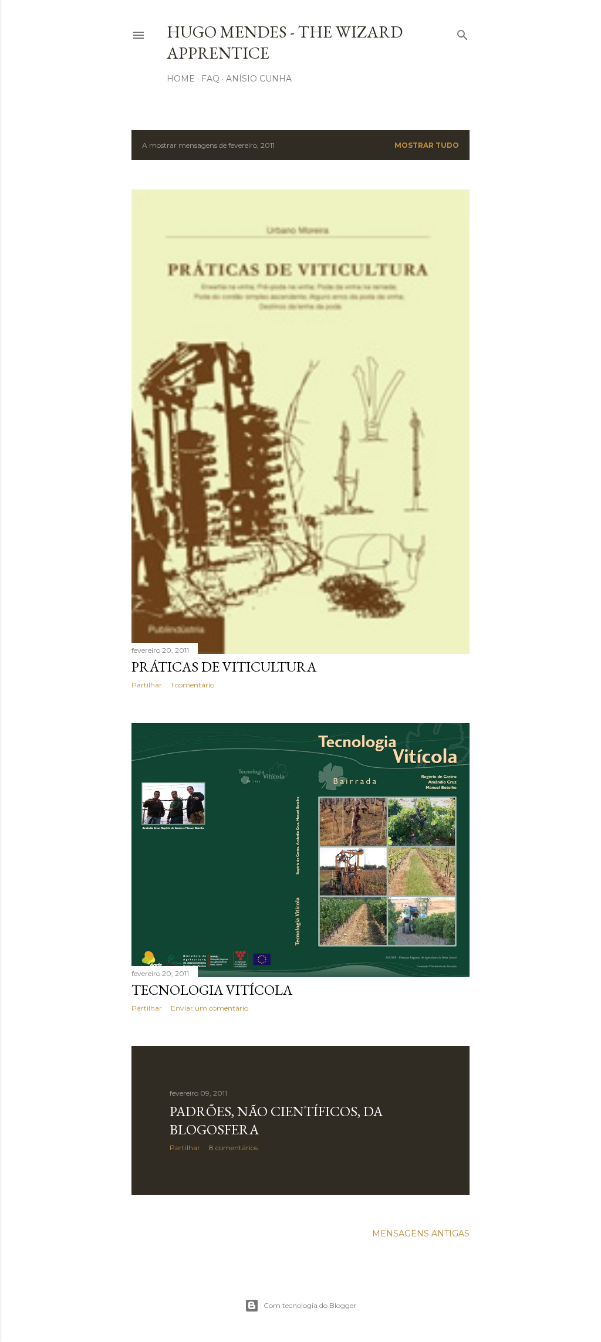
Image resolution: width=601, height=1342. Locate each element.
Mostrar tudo (426, 145)
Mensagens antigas (421, 1233)
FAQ (210, 78)
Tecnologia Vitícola (211, 990)
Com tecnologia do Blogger (310, 1305)
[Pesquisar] (462, 32)
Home (181, 78)
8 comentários (233, 1147)
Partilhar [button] (146, 684)
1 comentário (192, 684)
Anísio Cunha (259, 78)
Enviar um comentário (209, 1008)
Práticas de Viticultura (223, 667)
